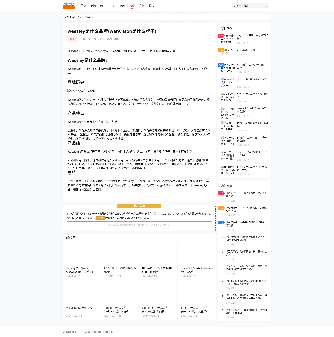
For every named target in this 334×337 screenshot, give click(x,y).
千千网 (80, 331)
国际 (112, 5)
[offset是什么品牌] (244, 53)
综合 (151, 5)
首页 (83, 5)
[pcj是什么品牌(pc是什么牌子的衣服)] (244, 141)
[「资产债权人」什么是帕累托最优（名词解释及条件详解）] (244, 313)
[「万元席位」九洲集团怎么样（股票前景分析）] (244, 255)
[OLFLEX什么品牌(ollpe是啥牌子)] (244, 97)
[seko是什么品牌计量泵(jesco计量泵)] (244, 156)
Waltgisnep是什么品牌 (78, 307)
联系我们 (101, 218)
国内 (102, 5)
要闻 (93, 5)
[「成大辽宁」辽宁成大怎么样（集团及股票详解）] (244, 197)
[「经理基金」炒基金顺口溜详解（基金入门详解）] (244, 226)
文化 (141, 5)
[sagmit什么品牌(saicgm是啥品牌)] (244, 39)
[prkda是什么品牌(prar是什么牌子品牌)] (244, 170)
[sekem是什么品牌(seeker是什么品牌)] (244, 112)
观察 (132, 5)
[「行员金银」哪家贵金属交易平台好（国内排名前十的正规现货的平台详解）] (244, 299)
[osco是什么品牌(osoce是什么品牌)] (244, 68)
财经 (122, 5)
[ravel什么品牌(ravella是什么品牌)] (244, 126)
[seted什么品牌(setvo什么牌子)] (244, 83)
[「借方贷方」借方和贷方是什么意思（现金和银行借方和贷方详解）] (244, 270)
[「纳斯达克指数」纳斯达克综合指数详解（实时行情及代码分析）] (244, 284)
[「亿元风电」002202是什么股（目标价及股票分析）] (244, 211)
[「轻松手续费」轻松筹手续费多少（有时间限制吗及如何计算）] (244, 240)
